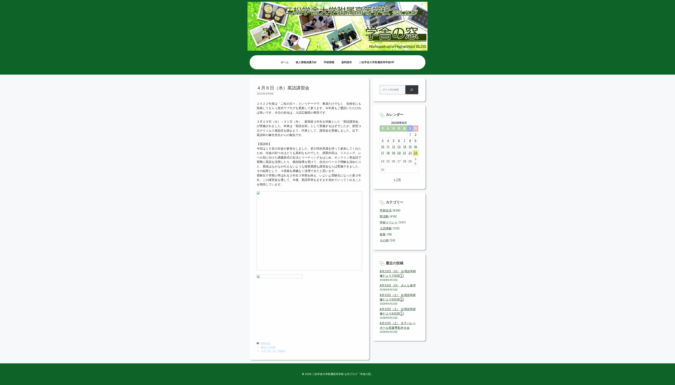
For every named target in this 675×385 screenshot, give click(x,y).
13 (399, 147)
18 (388, 153)
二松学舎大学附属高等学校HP (376, 62)
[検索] (411, 89)
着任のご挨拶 (268, 347)
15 (410, 147)
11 (388, 147)
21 (404, 153)
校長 (383, 234)
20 (399, 153)
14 (404, 147)
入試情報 (386, 228)
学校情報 (329, 62)
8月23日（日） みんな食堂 (398, 285)
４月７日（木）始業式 (273, 350)
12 (393, 147)
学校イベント (389, 222)
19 (393, 153)
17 (382, 153)
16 (415, 147)
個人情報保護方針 (306, 62)
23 (415, 153)
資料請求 (346, 62)
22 (410, 153)
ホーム (285, 62)
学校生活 (266, 343)
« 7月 (397, 179)
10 (382, 147)
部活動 (384, 216)
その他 (384, 240)
